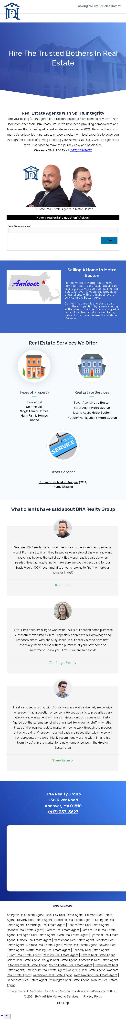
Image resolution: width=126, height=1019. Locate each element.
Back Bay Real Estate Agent (64, 915)
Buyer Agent (82, 402)
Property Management (82, 418)
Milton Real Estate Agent (80, 945)
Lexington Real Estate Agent (36, 935)
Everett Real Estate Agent (62, 930)
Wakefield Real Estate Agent (86, 970)
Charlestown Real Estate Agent (88, 925)
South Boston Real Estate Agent (70, 965)
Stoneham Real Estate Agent (27, 965)
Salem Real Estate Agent (23, 960)
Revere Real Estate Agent (98, 955)
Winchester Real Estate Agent (27, 980)
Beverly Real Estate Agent (34, 920)
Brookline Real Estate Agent (73, 920)
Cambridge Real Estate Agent (45, 925)
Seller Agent (82, 408)
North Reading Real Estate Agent (48, 950)
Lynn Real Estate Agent (72, 935)
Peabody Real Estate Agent (91, 950)
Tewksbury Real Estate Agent (45, 970)
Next (109, 240)
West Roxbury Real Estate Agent (95, 975)
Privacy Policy (92, 996)
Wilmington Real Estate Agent (69, 980)
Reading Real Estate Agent (60, 955)
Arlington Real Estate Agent (25, 915)
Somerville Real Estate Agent (98, 960)
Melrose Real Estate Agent (44, 945)
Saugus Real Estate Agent (59, 960)
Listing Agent (82, 412)
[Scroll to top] (2, 1017)
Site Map (63, 1003)
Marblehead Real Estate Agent (74, 940)
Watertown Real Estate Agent (52, 975)
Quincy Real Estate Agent (24, 955)
